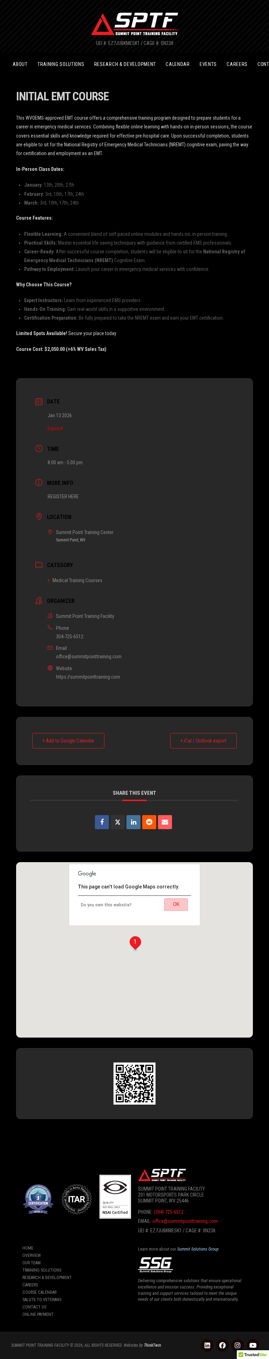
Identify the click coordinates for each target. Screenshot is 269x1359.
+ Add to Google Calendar (68, 741)
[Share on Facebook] (102, 822)
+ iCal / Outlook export (203, 741)
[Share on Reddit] (149, 822)
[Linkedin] (133, 822)
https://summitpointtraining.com (88, 677)
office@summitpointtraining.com (89, 656)
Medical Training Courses (77, 580)
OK (176, 904)
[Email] (165, 822)
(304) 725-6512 (169, 1212)
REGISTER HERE (63, 496)
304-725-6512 (69, 636)
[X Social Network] (118, 822)
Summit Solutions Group (198, 1249)
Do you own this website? (106, 904)
